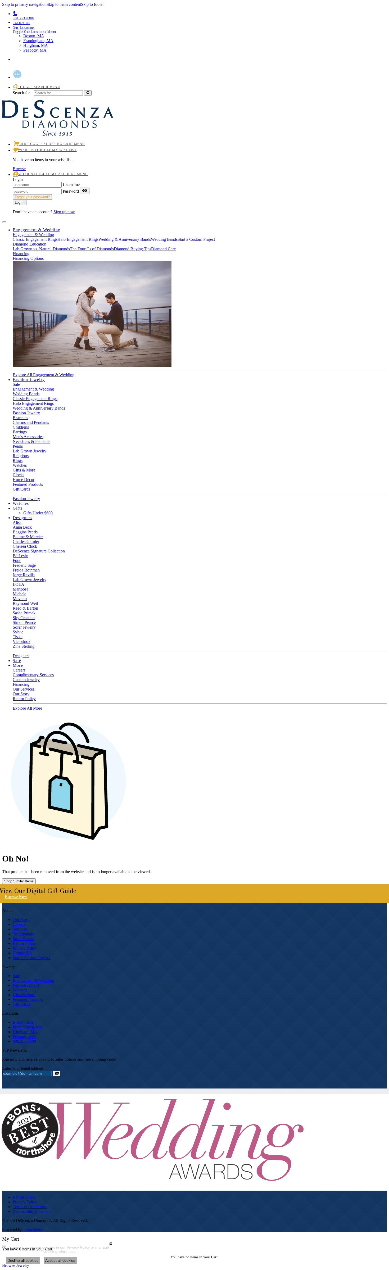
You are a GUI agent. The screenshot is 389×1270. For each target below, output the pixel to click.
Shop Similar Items (19, 881)
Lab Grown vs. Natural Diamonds (41, 249)
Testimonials (23, 934)
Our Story (21, 694)
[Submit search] (88, 93)
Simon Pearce (24, 622)
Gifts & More (24, 470)
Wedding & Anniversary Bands (124, 239)
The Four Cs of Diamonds (92, 249)
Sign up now (64, 212)
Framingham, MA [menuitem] (38, 40)
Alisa (17, 522)
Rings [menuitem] (17, 460)
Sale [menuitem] (16, 975)
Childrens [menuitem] (21, 427)
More (18, 665)
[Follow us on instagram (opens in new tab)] (200, 67)
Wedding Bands (164, 239)
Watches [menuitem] (20, 990)
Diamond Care (163, 249)
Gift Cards (21, 489)
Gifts (17, 508)
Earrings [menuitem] (20, 432)
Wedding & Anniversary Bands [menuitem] (39, 408)
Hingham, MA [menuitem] (35, 45)
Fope (17, 560)
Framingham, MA (28, 1027)
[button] (200, 30)
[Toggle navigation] (4, 222)
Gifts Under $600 (38, 513)
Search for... (23, 92)
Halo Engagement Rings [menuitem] (33, 403)
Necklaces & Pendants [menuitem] (31, 441)
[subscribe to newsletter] (56, 1073)
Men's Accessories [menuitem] (28, 436)
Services (20, 929)
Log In (19, 203)
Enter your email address (22, 1068)
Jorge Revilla (24, 575)
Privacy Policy (25, 948)
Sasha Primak (24, 613)
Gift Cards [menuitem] (21, 1004)
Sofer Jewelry (24, 627)
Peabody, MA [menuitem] (35, 50)
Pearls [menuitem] (18, 446)
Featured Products (28, 484)
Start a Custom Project (196, 239)
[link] (200, 23)
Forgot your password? (32, 197)
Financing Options (28, 258)
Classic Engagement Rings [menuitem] (35, 398)
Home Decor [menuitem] (23, 479)
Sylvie (18, 632)
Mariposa (20, 589)
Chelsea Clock (25, 546)
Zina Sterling (23, 646)
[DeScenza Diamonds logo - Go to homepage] (57, 130)
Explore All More (27, 708)
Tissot (17, 636)
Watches (20, 465)
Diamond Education (29, 244)
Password (71, 191)
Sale (16, 384)
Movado (20, 598)
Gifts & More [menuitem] (24, 994)
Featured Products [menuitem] (28, 999)
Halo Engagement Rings (77, 239)
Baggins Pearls (25, 532)
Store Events (23, 938)
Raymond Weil (25, 603)
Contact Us (22, 953)
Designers (22, 517)
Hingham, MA (25, 1031)
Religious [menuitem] (21, 455)
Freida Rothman (26, 570)
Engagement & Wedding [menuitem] (33, 980)
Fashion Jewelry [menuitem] (26, 985)
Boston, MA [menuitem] (33, 36)
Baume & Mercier (28, 536)
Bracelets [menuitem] (20, 417)
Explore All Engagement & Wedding (43, 375)
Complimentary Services (33, 675)
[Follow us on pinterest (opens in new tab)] (200, 59)
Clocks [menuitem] (18, 475)
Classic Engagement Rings (35, 239)
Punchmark (33, 1229)
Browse (19, 168)
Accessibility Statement (32, 1211)
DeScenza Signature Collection (39, 551)
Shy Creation (24, 617)
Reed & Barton (25, 608)
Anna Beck (22, 527)
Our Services (23, 689)
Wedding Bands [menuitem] (26, 394)
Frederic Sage (24, 565)
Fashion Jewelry (29, 379)
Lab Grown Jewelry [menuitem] (29, 451)
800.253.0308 (24, 1041)
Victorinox (21, 641)
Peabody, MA (24, 1036)
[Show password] (84, 191)
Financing (21, 253)
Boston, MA (23, 1022)
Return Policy (24, 698)
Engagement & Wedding (36, 230)
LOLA (18, 584)
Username (71, 184)
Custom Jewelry (26, 679)
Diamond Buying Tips (132, 249)
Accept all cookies (60, 1260)
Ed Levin (20, 556)
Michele (19, 594)
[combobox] (58, 93)
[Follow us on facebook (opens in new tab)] (200, 63)
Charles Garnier (26, 541)
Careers (19, 670)
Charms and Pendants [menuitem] (31, 422)
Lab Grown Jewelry (29, 579)
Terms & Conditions (30, 1206)
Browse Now (16, 896)
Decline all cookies (22, 1260)
